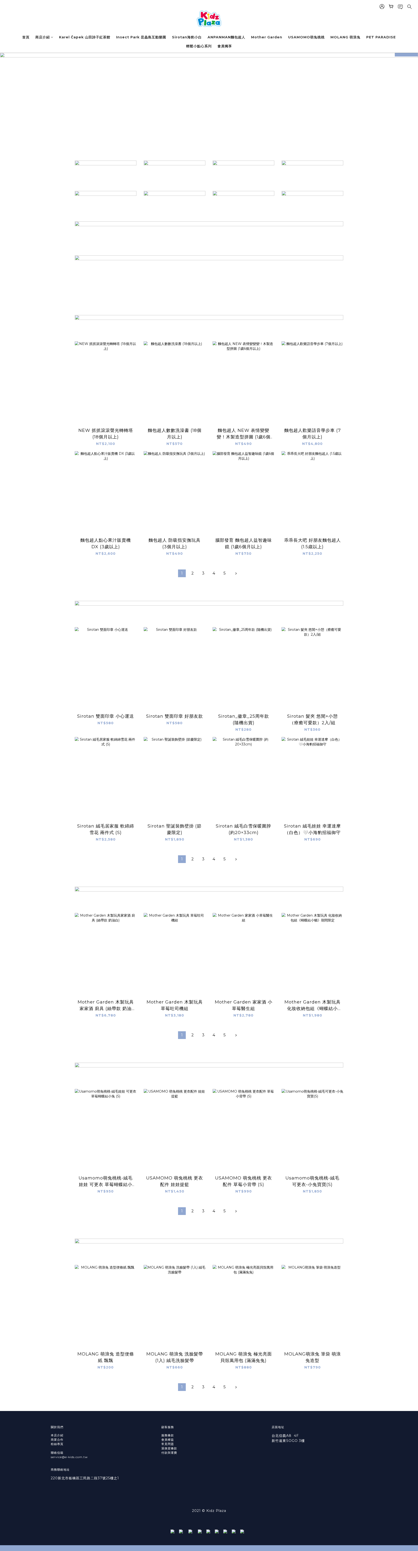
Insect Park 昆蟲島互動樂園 (141, 37)
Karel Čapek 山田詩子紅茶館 (84, 37)
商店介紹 (42, 37)
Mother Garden (266, 37)
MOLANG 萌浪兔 (345, 37)
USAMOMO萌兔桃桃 (306, 37)
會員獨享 (224, 46)
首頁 (26, 37)
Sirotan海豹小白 (187, 37)
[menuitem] (182, 573)
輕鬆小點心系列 (199, 46)
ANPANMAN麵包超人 (226, 37)
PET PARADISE (381, 37)
